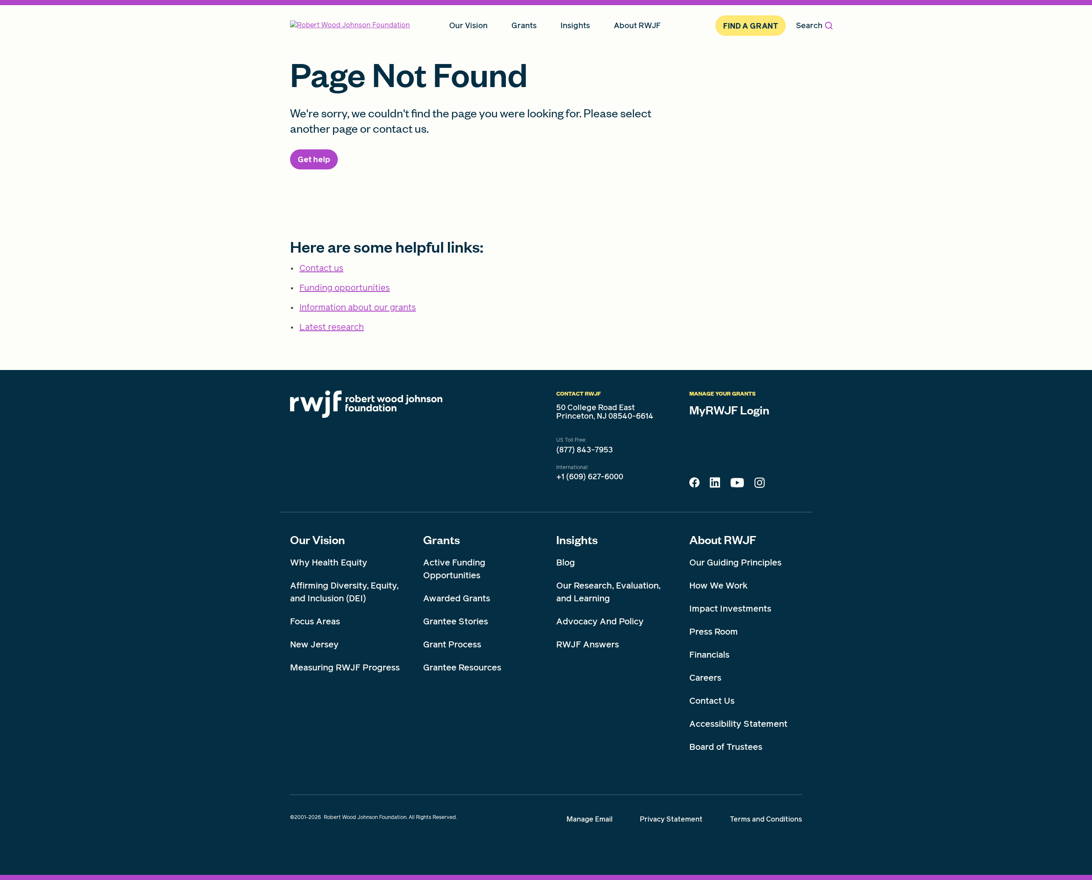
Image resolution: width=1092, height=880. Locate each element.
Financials (709, 655)
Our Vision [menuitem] (468, 25)
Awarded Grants (456, 598)
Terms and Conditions (766, 819)
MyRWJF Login (729, 409)
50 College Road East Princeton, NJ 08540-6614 (604, 411)
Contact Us (712, 701)
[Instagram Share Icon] (759, 485)
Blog (565, 562)
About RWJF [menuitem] (637, 25)
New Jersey (314, 644)
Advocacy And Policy (600, 621)
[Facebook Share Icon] (694, 485)
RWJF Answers (587, 644)
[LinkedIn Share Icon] (715, 485)
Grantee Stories (455, 621)
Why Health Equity (328, 562)
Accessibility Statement (738, 724)
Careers (705, 678)
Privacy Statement (671, 819)
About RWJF (722, 539)
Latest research (331, 327)
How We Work (718, 586)
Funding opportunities (344, 288)
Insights (577, 539)
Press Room (713, 632)
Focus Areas (315, 621)
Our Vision (317, 539)
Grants (441, 539)
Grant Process (452, 644)
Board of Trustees (725, 747)
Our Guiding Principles (735, 562)
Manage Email (589, 819)
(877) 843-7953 (584, 450)
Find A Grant (750, 25)
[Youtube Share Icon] (737, 484)
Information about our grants (357, 307)
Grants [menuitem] (524, 25)
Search (809, 25)
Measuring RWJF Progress (345, 667)
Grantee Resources (462, 667)
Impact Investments (730, 609)
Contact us (321, 268)
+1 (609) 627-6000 (589, 476)
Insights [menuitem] (575, 25)
